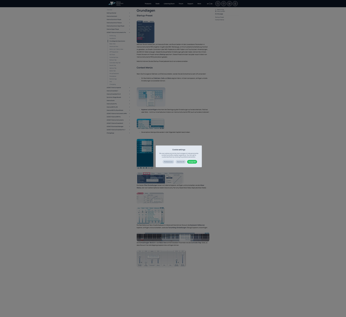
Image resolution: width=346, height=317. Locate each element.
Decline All (180, 162)
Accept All (192, 162)
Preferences (168, 162)
